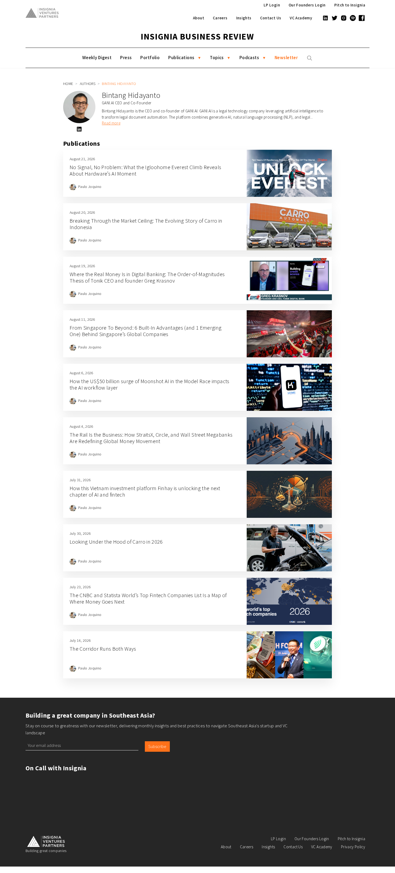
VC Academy (301, 17)
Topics (217, 57)
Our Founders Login (307, 5)
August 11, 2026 (82, 319)
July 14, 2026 (80, 640)
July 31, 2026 (80, 480)
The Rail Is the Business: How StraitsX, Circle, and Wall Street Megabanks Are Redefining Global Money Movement (151, 437)
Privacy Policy (353, 846)
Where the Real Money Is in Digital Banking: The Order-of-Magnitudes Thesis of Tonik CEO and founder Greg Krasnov (147, 277)
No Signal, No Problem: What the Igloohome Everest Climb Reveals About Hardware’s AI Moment (145, 170)
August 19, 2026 (82, 265)
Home (68, 83)
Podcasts (249, 57)
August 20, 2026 (82, 212)
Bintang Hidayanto (131, 95)
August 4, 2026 (81, 426)
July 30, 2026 (80, 533)
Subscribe (157, 746)
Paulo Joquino (89, 186)
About (198, 17)
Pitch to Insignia (349, 5)
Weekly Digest (97, 57)
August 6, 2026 (81, 372)
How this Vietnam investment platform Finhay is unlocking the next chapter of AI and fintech (145, 491)
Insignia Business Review (197, 36)
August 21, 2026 (82, 158)
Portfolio (150, 57)
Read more (111, 123)
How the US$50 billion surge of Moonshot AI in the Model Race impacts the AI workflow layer (149, 384)
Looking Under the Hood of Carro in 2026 (116, 541)
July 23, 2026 (80, 587)
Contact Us (270, 17)
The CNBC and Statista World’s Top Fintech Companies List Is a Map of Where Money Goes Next (148, 598)
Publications (181, 57)
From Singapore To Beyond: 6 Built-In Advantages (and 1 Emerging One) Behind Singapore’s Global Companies (145, 330)
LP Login (272, 5)
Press (126, 57)
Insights (244, 17)
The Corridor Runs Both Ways (103, 648)
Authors (87, 83)
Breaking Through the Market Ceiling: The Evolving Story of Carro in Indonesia (146, 223)
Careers (220, 17)
